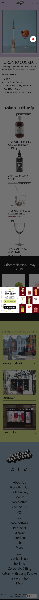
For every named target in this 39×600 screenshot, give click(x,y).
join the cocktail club (10, 307)
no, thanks (9, 309)
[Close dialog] (38, 288)
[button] (33, 39)
